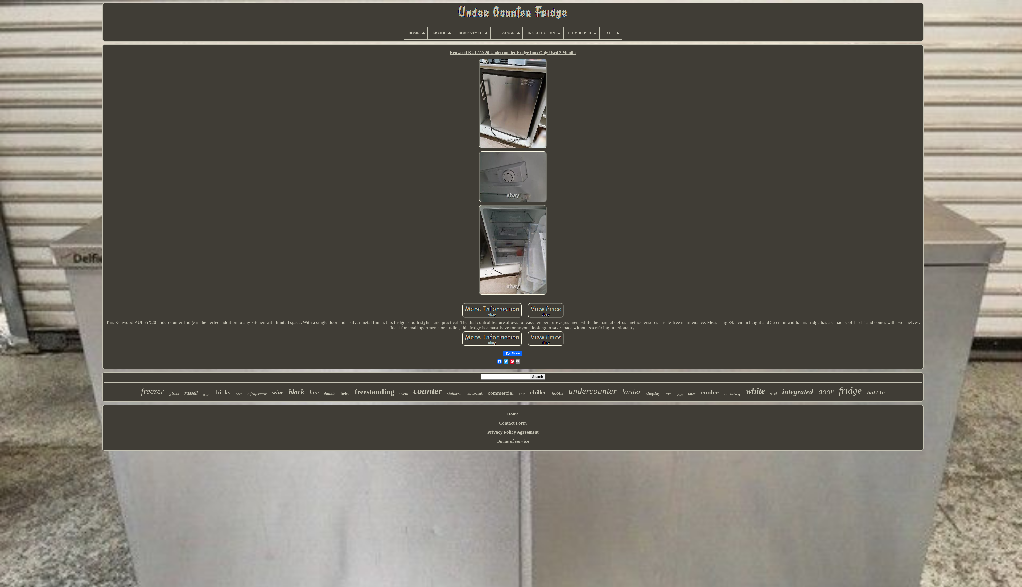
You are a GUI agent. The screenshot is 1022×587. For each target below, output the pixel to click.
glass (174, 393)
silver (206, 394)
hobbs (557, 393)
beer (239, 394)
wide (680, 394)
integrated (797, 392)
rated (692, 394)
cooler (710, 392)
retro (668, 394)
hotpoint (475, 393)
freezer (152, 391)
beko (345, 393)
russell (191, 393)
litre (314, 392)
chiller (538, 392)
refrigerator (257, 394)
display (653, 393)
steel (773, 394)
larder (631, 391)
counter (427, 391)
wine (277, 392)
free (522, 394)
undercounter (592, 391)
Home (513, 414)
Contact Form (513, 423)
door (826, 391)
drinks (222, 392)
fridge (850, 390)
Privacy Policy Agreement (513, 432)
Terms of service (513, 441)
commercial (501, 393)
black (296, 392)
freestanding (374, 392)
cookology (732, 394)
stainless (454, 393)
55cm (403, 394)
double (329, 394)
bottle (876, 393)
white (755, 391)
